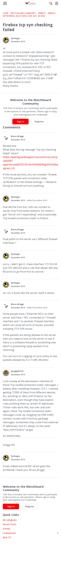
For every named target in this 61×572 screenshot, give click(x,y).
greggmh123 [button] (17, 371)
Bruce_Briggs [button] (17, 136)
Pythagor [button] (15, 38)
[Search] (51, 3)
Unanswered (30, 533)
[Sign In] (56, 3)
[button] (6, 40)
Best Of (7, 537)
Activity (6, 528)
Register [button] (39, 121)
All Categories (10, 519)
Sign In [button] (20, 121)
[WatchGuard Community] (31, 3)
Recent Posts (9, 524)
